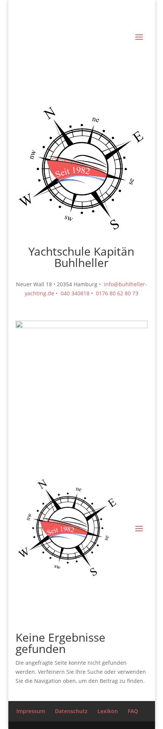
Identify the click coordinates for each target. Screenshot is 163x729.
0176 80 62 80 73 (117, 293)
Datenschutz (71, 711)
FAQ (133, 711)
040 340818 (74, 293)
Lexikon (107, 711)
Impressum (30, 711)
